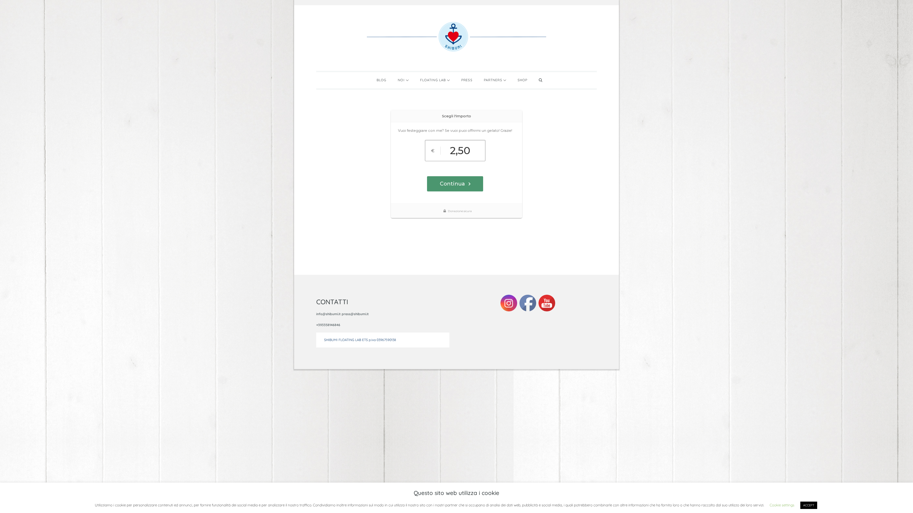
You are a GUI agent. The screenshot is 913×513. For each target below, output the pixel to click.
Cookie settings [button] (782, 505)
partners (493, 80)
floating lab (433, 80)
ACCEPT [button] (808, 505)
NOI (401, 80)
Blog (381, 80)
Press (466, 80)
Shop (522, 80)
